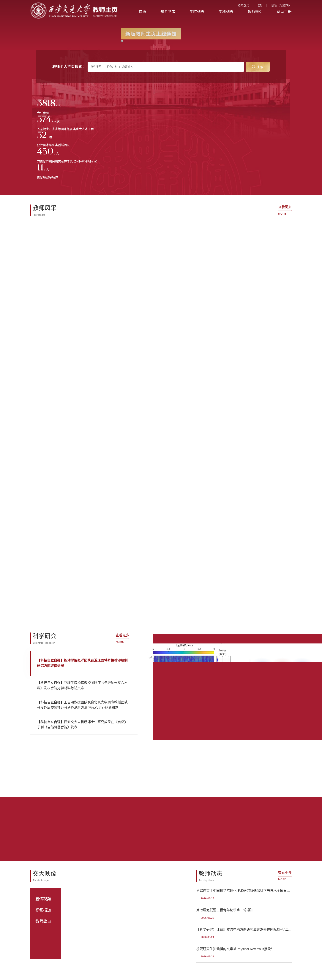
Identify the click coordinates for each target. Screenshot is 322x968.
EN (260, 5)
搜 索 (260, 67)
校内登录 (243, 5)
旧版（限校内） (281, 5)
